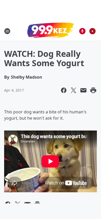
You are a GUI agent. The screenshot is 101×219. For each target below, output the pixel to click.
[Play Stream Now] (92, 31)
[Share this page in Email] (83, 90)
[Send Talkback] (82, 31)
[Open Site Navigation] (7, 31)
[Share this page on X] (73, 90)
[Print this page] (93, 90)
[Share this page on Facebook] (63, 90)
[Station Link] (50, 31)
